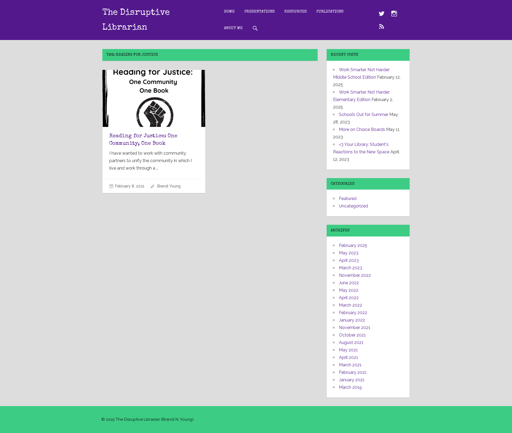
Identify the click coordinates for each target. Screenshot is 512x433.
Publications (329, 12)
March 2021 (350, 364)
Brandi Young (169, 186)
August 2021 (351, 342)
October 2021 (352, 335)
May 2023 (348, 252)
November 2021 (354, 327)
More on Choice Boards (362, 129)
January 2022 (352, 320)
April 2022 (349, 297)
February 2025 (353, 245)
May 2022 (348, 290)
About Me (233, 28)
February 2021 (353, 372)
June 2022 (349, 282)
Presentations (259, 12)
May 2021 (348, 349)
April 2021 (348, 357)
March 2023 (350, 267)
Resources (295, 12)
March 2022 (350, 305)
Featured (348, 198)
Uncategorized (353, 206)
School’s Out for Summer (363, 114)
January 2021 (352, 379)
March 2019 (350, 387)
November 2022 (355, 275)
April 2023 (349, 260)
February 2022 (353, 312)
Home (229, 12)
